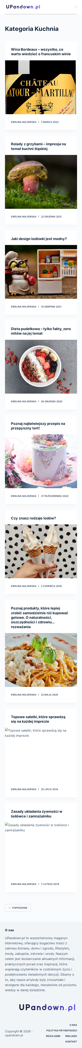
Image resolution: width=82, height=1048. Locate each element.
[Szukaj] (75, 7)
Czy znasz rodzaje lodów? (33, 518)
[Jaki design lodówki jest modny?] (41, 272)
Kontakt (71, 1041)
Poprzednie (19, 907)
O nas (73, 1024)
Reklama (71, 1036)
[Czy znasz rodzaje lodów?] (41, 551)
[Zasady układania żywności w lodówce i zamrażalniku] (41, 849)
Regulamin (53, 1036)
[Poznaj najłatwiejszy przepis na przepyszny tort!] (41, 461)
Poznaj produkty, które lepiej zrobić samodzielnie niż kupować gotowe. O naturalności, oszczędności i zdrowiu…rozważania (39, 617)
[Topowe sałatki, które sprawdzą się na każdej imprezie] (41, 755)
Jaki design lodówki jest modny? (39, 239)
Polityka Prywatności (61, 1030)
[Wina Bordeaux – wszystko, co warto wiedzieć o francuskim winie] (41, 87)
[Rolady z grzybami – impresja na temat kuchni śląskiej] (41, 182)
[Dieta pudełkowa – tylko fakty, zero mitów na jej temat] (41, 367)
